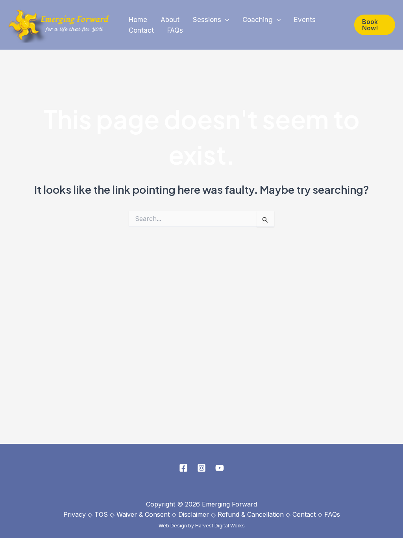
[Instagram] (201, 468)
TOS (101, 514)
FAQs (175, 30)
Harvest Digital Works (220, 526)
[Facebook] (183, 468)
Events (305, 20)
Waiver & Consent (143, 514)
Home (138, 20)
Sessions (207, 20)
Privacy (74, 514)
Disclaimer (193, 514)
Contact (141, 30)
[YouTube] (219, 468)
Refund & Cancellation (251, 514)
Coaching (257, 20)
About (170, 20)
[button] (225, 20)
